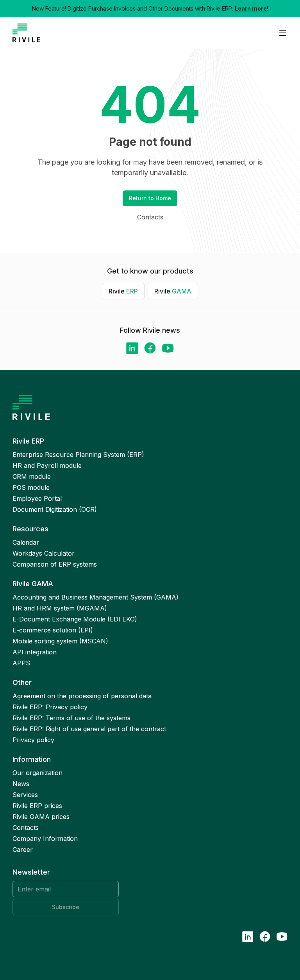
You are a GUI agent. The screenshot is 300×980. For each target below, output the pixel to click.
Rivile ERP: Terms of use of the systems (71, 718)
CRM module (31, 476)
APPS (21, 663)
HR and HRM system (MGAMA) (59, 608)
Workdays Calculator (43, 553)
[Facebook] (150, 348)
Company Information (45, 838)
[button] (150, 198)
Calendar (25, 542)
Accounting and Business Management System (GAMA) (95, 597)
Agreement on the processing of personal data (82, 696)
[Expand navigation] (280, 33)
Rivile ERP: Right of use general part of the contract (89, 729)
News (20, 784)
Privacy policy (33, 740)
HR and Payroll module (47, 465)
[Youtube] (168, 348)
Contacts (150, 217)
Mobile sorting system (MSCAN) (60, 641)
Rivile (123, 291)
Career (22, 849)
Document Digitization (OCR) (54, 509)
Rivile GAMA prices (41, 817)
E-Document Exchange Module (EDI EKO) (74, 619)
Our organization (37, 773)
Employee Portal (37, 498)
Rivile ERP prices (37, 806)
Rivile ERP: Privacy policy (50, 707)
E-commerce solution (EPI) (52, 630)
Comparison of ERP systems (54, 564)
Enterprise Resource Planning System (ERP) (78, 454)
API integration (34, 652)
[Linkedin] (132, 348)
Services (25, 795)
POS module (31, 487)
